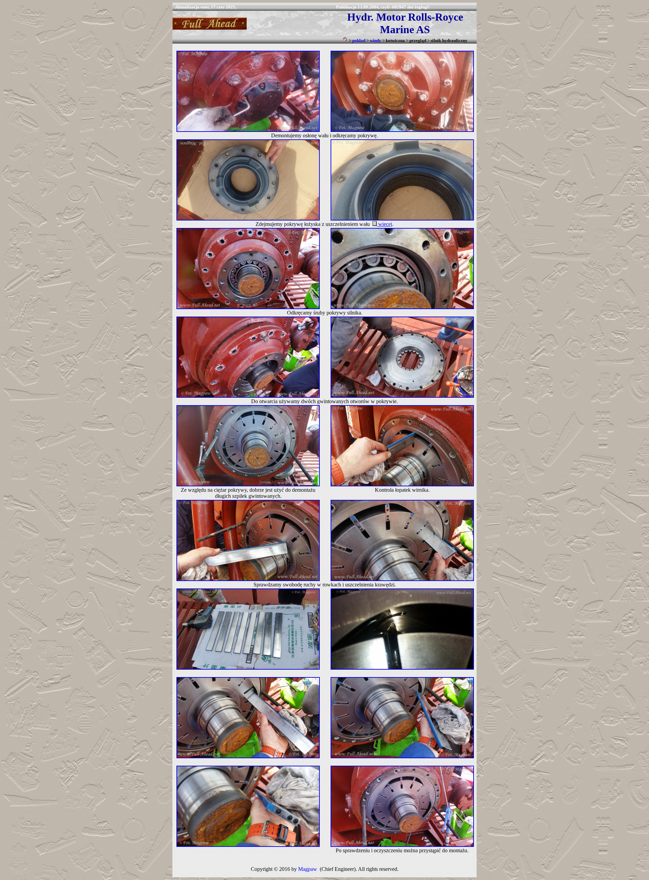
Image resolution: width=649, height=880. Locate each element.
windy (375, 40)
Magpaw (307, 869)
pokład (358, 40)
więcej (384, 224)
